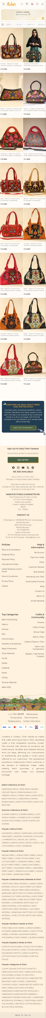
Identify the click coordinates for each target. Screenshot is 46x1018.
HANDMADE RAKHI (10, 789)
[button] (3, 4)
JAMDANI (17, 836)
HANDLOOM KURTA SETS (12, 972)
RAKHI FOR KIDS (9, 799)
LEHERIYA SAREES (36, 937)
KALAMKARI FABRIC (22, 868)
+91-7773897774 (23, 530)
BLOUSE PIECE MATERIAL (12, 1007)
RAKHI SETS (37, 795)
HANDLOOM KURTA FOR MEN (20, 988)
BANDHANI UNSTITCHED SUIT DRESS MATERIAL (22, 893)
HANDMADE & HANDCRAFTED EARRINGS (19, 994)
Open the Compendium (23, 428)
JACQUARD (38, 833)
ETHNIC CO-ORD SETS (24, 975)
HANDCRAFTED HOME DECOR (14, 978)
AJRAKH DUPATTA (29, 953)
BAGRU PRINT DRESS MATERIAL (25, 890)
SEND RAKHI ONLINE (28, 789)
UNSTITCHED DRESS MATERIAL (15, 884)
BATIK (32, 840)
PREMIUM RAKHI (25, 792)
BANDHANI (27, 833)
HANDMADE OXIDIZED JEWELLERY (16, 997)
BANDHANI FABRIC (22, 874)
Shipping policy (14, 721)
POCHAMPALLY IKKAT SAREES (14, 937)
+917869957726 (22, 520)
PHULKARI (38, 836)
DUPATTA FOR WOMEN (12, 947)
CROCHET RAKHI (9, 792)
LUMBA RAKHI (24, 799)
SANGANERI (7, 836)
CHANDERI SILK (9, 840)
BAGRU (29, 843)
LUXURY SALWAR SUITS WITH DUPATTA (18, 969)
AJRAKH (17, 833)
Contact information (31, 721)
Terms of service (31, 718)
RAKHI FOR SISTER (24, 802)
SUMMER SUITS (24, 817)
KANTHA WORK (17, 843)
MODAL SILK (23, 840)
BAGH (36, 843)
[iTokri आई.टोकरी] (12, 4)
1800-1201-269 (20, 525)
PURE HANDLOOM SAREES (13, 928)
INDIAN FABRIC (8, 855)
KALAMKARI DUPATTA (11, 953)
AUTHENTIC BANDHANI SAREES (15, 931)
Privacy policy (16, 718)
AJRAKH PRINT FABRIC (26, 855)
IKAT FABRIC (7, 868)
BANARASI (27, 846)
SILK (42, 843)
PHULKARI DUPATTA (10, 950)
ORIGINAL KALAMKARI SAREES (23, 934)
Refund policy (32, 714)
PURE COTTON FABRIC (25, 858)
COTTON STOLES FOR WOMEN (15, 956)
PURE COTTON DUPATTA (31, 950)
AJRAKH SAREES (33, 928)
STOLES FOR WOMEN (32, 947)
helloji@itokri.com (32, 537)
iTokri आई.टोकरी (18, 714)
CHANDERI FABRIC (25, 862)
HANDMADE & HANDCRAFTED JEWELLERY (20, 991)
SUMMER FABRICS (10, 814)
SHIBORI (5, 843)
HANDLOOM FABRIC (30, 865)
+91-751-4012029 (13, 535)
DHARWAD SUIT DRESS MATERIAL (16, 896)
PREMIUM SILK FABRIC (25, 871)
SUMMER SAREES (26, 814)
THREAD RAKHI (24, 795)
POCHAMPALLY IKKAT (12, 846)
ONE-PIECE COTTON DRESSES (27, 1004)
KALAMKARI (7, 833)
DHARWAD (28, 836)
